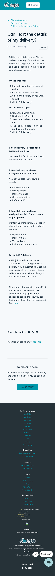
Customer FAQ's (27, 504)
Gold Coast (27, 423)
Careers (27, 478)
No (39, 341)
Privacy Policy (27, 487)
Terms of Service (27, 490)
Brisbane (27, 417)
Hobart (27, 426)
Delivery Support (19, 23)
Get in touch (27, 387)
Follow (43, 47)
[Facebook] (29, 332)
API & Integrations (27, 465)
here (16, 303)
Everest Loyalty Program (27, 453)
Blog (27, 484)
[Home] (11, 5)
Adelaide (27, 414)
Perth (28, 439)
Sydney (27, 442)
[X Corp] (33, 332)
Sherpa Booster (27, 456)
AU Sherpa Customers (18, 20)
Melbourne (27, 432)
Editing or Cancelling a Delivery (25, 26)
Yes (34, 341)
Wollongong (27, 445)
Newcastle (27, 435)
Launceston (27, 429)
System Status (27, 468)
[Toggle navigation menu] (48, 5)
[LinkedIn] (37, 332)
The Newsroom (27, 481)
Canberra (27, 420)
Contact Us (27, 498)
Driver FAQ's (27, 501)
